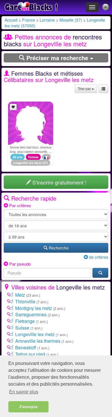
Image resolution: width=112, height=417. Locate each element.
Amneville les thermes (37, 341)
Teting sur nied (30, 354)
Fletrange (25, 321)
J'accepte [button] (28, 406)
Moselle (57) (70, 20)
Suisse (22, 327)
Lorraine (47, 20)
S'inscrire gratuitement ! (58, 182)
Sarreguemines (31, 314)
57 (45, 163)
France (28, 20)
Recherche (58, 248)
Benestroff (25, 347)
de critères (98, 257)
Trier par (85, 88)
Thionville (25, 301)
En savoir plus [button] (23, 391)
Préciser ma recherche (57, 58)
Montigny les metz (33, 308)
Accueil (11, 20)
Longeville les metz (27, 163)
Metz (20, 295)
